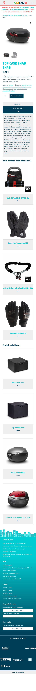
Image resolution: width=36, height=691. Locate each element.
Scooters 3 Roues (7, 593)
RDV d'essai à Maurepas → (18, 616)
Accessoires (17, 15)
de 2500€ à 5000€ (7, 590)
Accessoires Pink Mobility (18, 87)
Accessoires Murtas (27, 85)
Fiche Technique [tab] (18, 108)
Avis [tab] (18, 111)
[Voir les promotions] (17, 3)
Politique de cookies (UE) (9, 576)
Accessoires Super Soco (9, 91)
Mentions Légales (7, 565)
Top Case (24, 15)
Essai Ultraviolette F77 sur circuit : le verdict (14, 543)
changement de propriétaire (19, 9)
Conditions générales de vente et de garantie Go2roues (17, 568)
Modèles (10, 15)
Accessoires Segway (11, 89)
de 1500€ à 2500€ (7, 587)
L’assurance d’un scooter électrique (12, 598)
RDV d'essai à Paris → (18, 610)
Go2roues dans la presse (9, 570)
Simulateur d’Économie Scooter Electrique (14, 549)
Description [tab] (17, 104)
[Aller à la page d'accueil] (10, 4)
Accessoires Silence (22, 89)
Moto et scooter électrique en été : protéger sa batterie (17, 546)
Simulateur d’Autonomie (9, 551)
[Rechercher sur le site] (26, 3)
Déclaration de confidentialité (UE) (12, 579)
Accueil (5, 15)
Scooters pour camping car (10, 596)
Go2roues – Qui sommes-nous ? (11, 573)
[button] (30, 23)
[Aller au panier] (23, 3)
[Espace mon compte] (20, 3)
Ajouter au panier (16, 96)
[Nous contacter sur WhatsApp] (14, 3)
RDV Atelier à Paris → (18, 628)
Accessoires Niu (7, 87)
